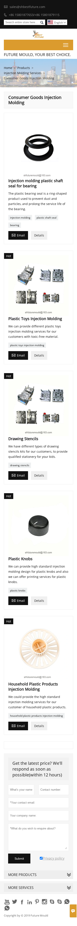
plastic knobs (17, 590)
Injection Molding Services (22, 73)
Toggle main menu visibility (66, 45)
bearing (14, 225)
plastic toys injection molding (27, 345)
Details (39, 235)
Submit (19, 858)
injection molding (20, 217)
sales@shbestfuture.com (27, 7)
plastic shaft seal (46, 217)
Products (23, 68)
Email (18, 235)
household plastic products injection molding (36, 716)
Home (8, 68)
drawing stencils (19, 465)
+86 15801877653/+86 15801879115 (34, 15)
